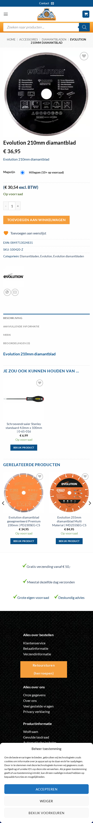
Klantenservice (34, 643)
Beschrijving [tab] (12, 318)
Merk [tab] (7, 334)
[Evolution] (13, 276)
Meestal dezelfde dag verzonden (51, 582)
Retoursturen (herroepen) (44, 669)
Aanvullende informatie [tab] (21, 326)
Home (11, 39)
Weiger (46, 801)
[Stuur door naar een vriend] (15, 292)
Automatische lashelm (39, 742)
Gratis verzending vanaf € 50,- (49, 566)
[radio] (43, 172)
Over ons (30, 700)
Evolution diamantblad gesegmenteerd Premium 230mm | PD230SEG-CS (24, 521)
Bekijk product (23, 447)
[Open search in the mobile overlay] (46, 27)
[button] (5, 14)
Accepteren (47, 789)
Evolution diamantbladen (68, 256)
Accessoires (28, 39)
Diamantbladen (54, 39)
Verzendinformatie (37, 654)
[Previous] (3, 512)
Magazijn (9, 172)
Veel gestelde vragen (38, 706)
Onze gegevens (34, 695)
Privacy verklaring (36, 711)
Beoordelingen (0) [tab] (16, 343)
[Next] (89, 512)
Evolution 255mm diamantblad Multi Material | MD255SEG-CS (69, 521)
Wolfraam (30, 731)
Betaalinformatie (35, 648)
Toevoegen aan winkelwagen (36, 220)
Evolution (46, 256)
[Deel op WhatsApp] (7, 292)
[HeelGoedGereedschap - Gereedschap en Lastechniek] (46, 14)
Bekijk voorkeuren (46, 813)
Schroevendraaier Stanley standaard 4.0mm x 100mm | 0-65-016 (24, 427)
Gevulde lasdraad (36, 737)
